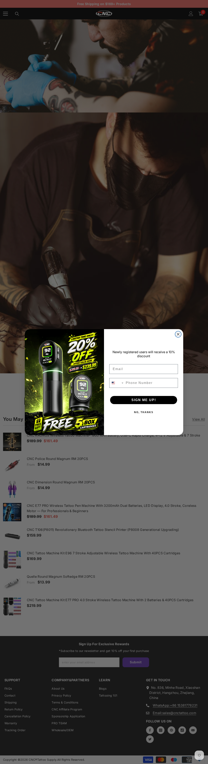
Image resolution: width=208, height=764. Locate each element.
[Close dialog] (178, 334)
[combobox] (116, 383)
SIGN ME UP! (143, 400)
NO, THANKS (143, 412)
